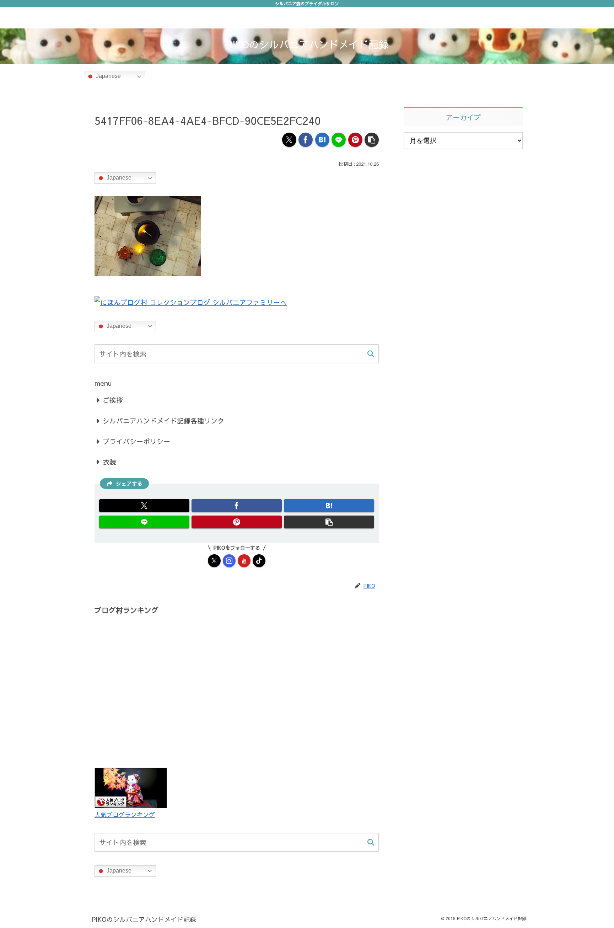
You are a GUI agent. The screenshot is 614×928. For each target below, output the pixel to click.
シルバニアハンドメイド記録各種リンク (163, 420)
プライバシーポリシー (136, 441)
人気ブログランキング (125, 814)
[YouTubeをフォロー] (244, 560)
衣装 (109, 461)
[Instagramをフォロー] (229, 560)
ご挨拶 (113, 400)
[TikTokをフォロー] (259, 560)
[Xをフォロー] (214, 560)
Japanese (108, 76)
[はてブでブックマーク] (322, 140)
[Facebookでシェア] (305, 140)
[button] (372, 140)
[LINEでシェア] (339, 140)
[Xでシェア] (289, 140)
